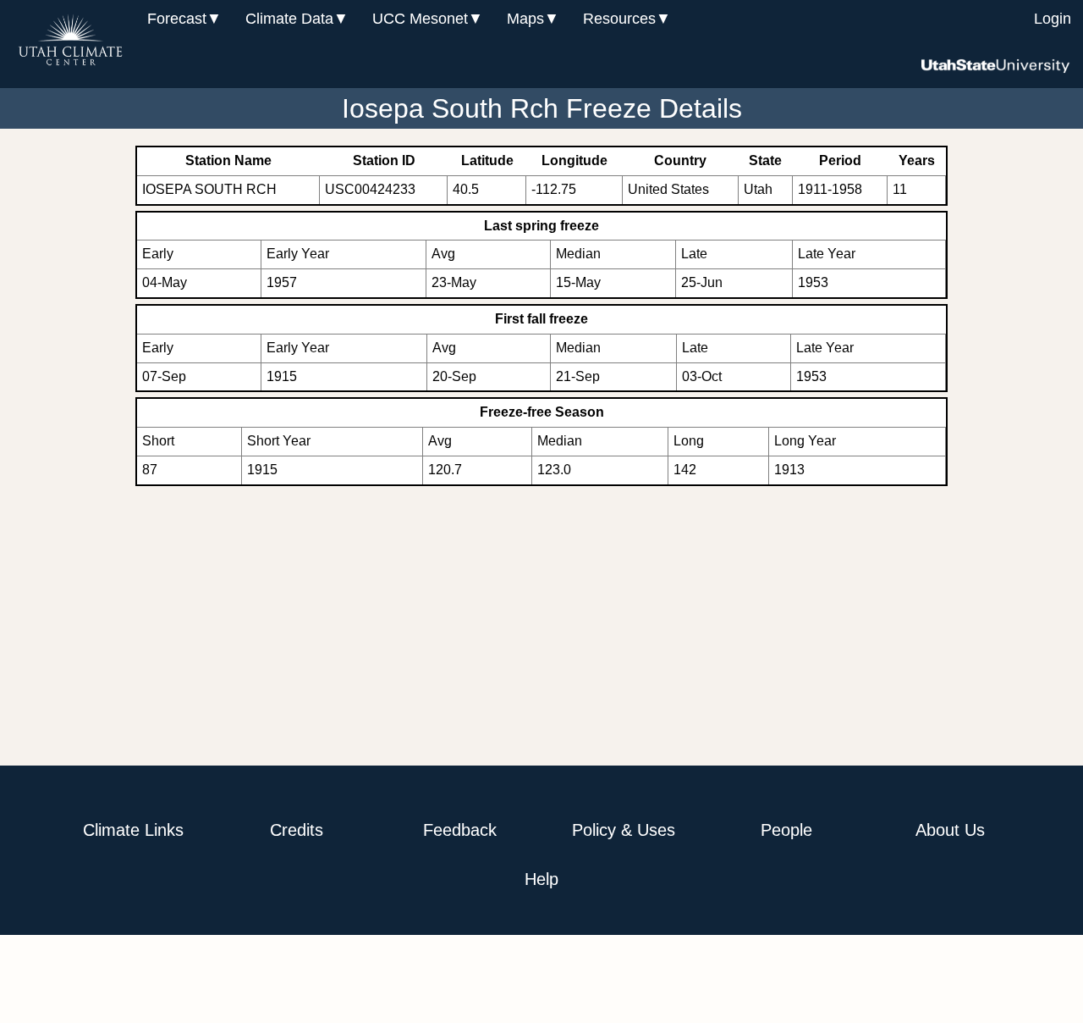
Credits (296, 830)
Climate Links (133, 830)
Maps (525, 18)
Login (1052, 18)
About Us (950, 830)
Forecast (176, 18)
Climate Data (289, 18)
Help (541, 879)
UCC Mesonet (420, 18)
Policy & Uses (623, 830)
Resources (619, 18)
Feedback (460, 830)
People (786, 830)
